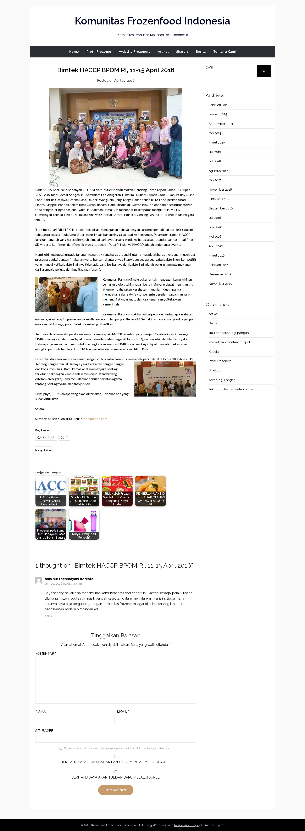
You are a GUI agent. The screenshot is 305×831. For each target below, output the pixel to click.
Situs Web (44, 731)
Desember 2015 (220, 274)
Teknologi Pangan (222, 380)
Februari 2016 (218, 265)
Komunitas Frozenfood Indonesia (152, 21)
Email (123, 711)
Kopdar (214, 352)
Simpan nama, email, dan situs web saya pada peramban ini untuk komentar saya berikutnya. (117, 748)
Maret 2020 (217, 142)
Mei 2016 (215, 236)
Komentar (45, 654)
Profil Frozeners (220, 361)
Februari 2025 (218, 105)
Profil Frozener (99, 52)
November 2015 (220, 284)
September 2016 (221, 208)
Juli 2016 (215, 218)
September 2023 (221, 124)
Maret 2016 (217, 255)
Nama (42, 711)
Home (74, 52)
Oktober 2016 (219, 199)
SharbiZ (214, 370)
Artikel (163, 52)
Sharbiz (182, 52)
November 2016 (220, 189)
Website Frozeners (134, 52)
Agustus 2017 (218, 171)
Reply (48, 615)
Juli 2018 (215, 161)
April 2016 (216, 246)
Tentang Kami (224, 52)
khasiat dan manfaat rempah (230, 342)
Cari (209, 67)
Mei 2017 (215, 180)
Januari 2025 (218, 114)
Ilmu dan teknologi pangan (229, 333)
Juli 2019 (215, 152)
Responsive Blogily (187, 825)
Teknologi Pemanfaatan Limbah (232, 389)
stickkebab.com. (96, 419)
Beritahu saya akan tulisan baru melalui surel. (115, 777)
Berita (201, 52)
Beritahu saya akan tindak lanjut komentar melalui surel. (116, 762)
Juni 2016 (215, 227)
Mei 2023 (215, 133)
